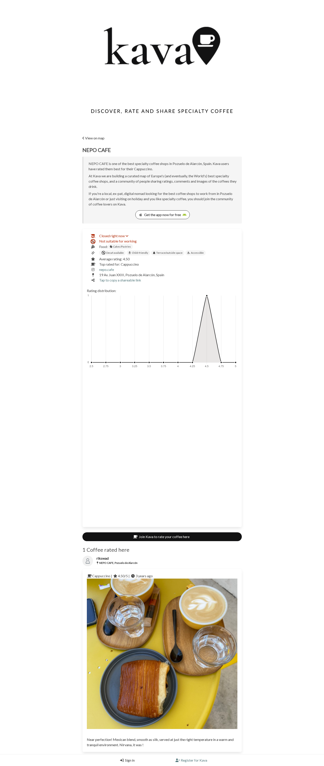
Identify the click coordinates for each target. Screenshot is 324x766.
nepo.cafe (106, 269)
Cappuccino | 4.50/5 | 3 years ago (122, 576)
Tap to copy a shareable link (120, 280)
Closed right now (112, 236)
